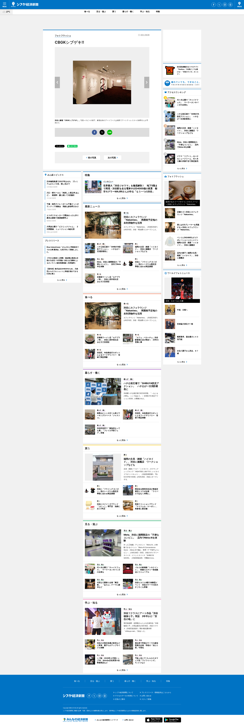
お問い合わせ (146, 696)
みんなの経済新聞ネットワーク (75, 720)
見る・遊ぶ (101, 11)
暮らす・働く (128, 11)
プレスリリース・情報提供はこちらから (156, 692)
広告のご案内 (120, 699)
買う (114, 11)
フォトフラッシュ (63, 35)
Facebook (213, 5)
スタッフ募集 (146, 699)
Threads (230, 5)
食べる (87, 11)
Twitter (219, 5)
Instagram (225, 5)
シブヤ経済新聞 (24, 4)
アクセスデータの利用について (126, 696)
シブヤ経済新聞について (124, 692)
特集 (158, 11)
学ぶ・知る (145, 11)
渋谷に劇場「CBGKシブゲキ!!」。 (67, 120)
